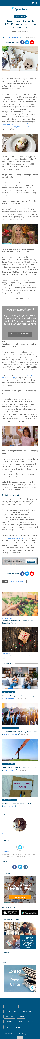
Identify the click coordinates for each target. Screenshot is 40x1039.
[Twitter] (20, 867)
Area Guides (9, 1017)
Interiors (21, 1017)
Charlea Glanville (11, 37)
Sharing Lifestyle (11, 1006)
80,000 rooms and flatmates (17, 538)
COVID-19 (29, 1022)
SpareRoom (6, 851)
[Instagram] (25, 867)
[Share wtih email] (32, 42)
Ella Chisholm (9, 699)
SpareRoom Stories (12, 1027)
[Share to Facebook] (22, 42)
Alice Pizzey (8, 806)
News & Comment (20, 16)
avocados (30, 127)
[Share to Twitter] (27, 42)
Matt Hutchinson (10, 734)
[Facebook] (14, 867)
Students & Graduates (10, 728)
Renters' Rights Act (9, 800)
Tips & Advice (27, 1011)
